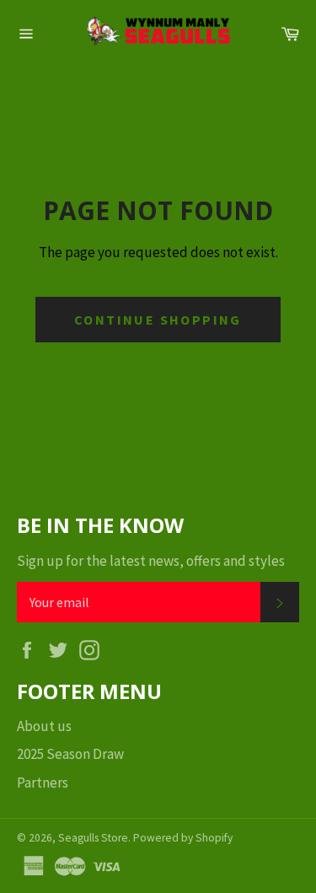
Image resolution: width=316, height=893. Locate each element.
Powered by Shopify (183, 838)
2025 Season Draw (70, 754)
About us (44, 726)
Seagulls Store (93, 838)
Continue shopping (158, 319)
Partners (42, 782)
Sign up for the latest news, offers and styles (151, 560)
